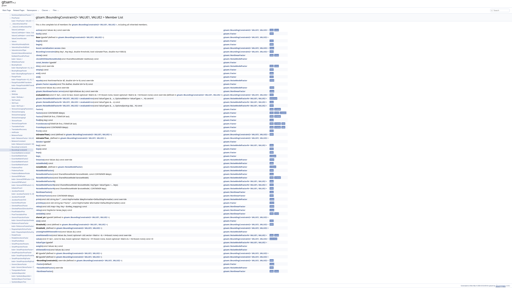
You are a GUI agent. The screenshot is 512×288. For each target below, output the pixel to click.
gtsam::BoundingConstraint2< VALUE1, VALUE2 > (94, 24)
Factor (39, 109)
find (38, 120)
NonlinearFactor (43, 192)
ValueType (40, 242)
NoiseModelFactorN (45, 181)
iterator (39, 141)
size (37, 221)
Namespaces (32, 10)
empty (39, 69)
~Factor (39, 264)
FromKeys (40, 127)
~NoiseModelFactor (45, 267)
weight (39, 246)
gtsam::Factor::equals (46, 84)
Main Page (7, 10)
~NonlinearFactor (44, 271)
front (38, 131)
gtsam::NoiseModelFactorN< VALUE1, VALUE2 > (245, 98)
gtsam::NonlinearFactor (234, 55)
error (38, 87)
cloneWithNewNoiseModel (48, 59)
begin (38, 41)
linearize (40, 159)
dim (38, 66)
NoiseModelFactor (44, 170)
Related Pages (19, 10)
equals (39, 80)
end (37, 73)
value (38, 239)
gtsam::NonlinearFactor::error (50, 91)
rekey (38, 206)
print (38, 199)
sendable (40, 213)
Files (55, 10)
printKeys (40, 203)
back (38, 33)
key (37, 145)
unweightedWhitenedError (48, 231)
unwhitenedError (44, 235)
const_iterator (42, 62)
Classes (45, 10)
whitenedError (42, 249)
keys (38, 149)
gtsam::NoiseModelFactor (235, 59)
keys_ (38, 156)
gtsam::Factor (229, 33)
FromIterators (42, 123)
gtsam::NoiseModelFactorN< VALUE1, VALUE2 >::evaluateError (64, 98)
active (38, 30)
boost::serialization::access (48, 48)
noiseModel (41, 163)
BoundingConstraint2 (46, 51)
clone (38, 55)
